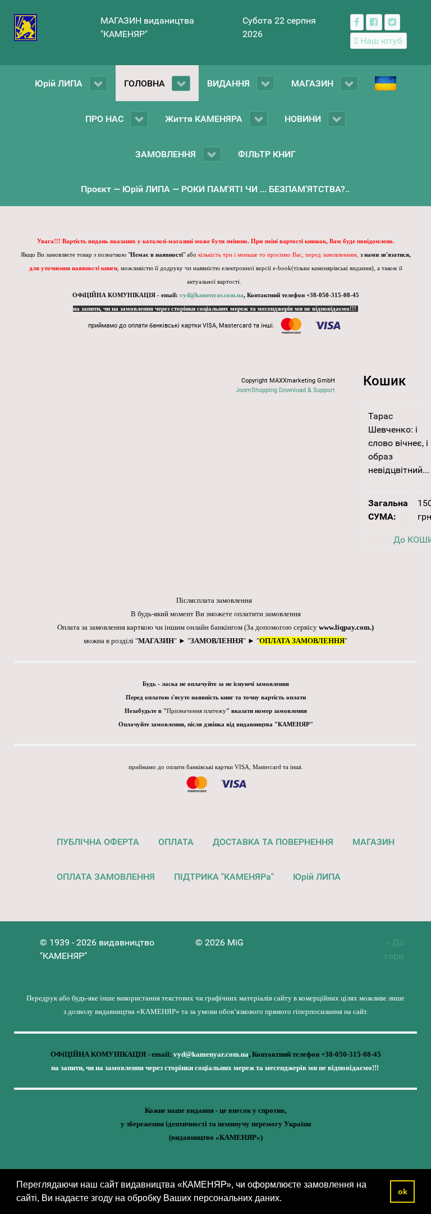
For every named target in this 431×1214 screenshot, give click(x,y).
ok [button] (402, 1191)
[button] (285, 1199)
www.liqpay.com (344, 627)
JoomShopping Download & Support (285, 390)
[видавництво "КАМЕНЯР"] (25, 26)
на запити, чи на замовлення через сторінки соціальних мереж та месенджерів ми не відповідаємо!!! (215, 309)
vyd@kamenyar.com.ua (212, 295)
